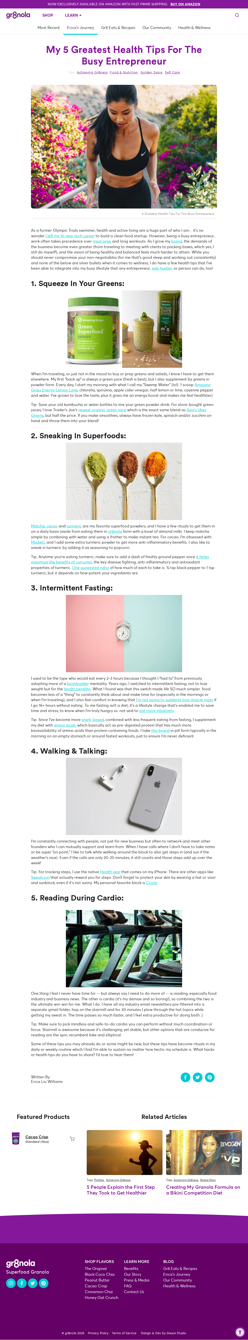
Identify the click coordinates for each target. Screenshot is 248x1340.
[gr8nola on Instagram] (11, 1283)
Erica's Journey (80, 27)
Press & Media (136, 1280)
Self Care (172, 72)
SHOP (47, 15)
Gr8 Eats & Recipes (118, 27)
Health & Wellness (194, 27)
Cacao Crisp (36, 1136)
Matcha (38, 526)
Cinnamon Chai (99, 1292)
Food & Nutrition (124, 72)
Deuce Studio (176, 1333)
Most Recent (49, 27)
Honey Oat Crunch (101, 1297)
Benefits (131, 1268)
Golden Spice (151, 72)
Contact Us (134, 1292)
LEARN (71, 15)
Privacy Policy (98, 1333)
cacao (52, 526)
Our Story (132, 1274)
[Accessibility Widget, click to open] (240, 1332)
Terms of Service (124, 1333)
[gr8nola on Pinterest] (43, 1283)
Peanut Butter (97, 1280)
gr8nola (115, 531)
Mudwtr (38, 542)
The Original (96, 1268)
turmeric (74, 526)
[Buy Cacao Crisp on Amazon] (72, 1139)
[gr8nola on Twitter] (33, 1283)
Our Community (156, 27)
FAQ (128, 1286)
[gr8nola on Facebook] (22, 1283)
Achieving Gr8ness (92, 72)
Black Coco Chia (100, 1274)
